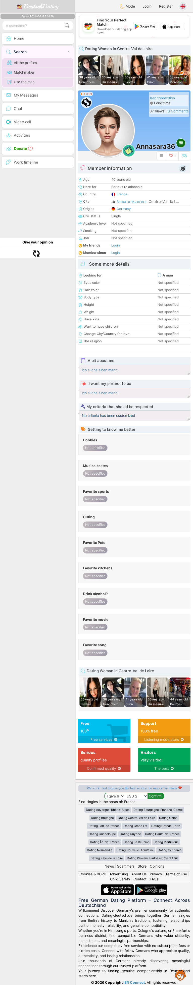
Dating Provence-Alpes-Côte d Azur (152, 858)
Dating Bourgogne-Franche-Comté (158, 810)
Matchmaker (24, 72)
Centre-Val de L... (164, 201)
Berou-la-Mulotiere (132, 202)
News (109, 866)
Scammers (125, 866)
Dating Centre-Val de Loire (136, 818)
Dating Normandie (99, 850)
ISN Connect (134, 982)
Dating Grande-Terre (165, 826)
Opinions (157, 866)
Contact (140, 879)
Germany (124, 209)
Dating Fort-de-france (104, 826)
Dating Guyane (130, 834)
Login (147, 6)
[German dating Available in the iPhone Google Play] (151, 887)
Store (142, 866)
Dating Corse (168, 818)
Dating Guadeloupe (102, 834)
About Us (139, 874)
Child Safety (120, 879)
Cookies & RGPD (92, 874)
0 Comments (178, 111)
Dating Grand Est (135, 826)
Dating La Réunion (137, 842)
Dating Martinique (166, 842)
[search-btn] (67, 25)
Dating (41, 6)
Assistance (180, 975)
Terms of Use (176, 874)
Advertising (119, 874)
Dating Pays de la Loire (106, 858)
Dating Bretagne (102, 818)
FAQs (154, 879)
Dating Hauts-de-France (162, 834)
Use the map (24, 82)
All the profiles (25, 62)
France (122, 194)
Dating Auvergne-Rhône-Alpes (107, 810)
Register (166, 6)
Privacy (156, 874)
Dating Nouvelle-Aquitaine (135, 850)
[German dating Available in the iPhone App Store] (118, 887)
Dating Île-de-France (105, 842)
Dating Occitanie (169, 850)
